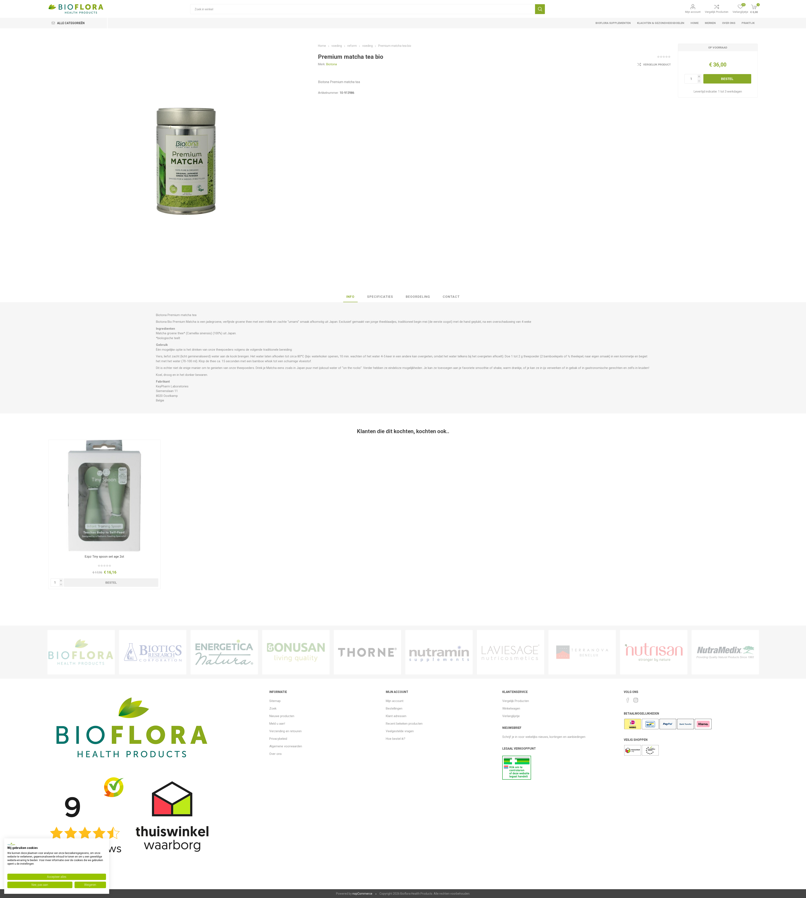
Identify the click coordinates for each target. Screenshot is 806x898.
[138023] (104, 496)
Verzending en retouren (285, 731)
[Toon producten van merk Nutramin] (439, 652)
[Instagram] (635, 700)
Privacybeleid (278, 739)
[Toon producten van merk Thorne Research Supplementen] (367, 652)
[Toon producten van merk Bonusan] (296, 652)
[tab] (350, 297)
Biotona (331, 64)
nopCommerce (362, 893)
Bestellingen (394, 708)
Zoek (540, 9)
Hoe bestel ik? (395, 739)
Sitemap (275, 701)
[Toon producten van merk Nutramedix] (725, 652)
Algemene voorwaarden (285, 746)
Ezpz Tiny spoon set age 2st (104, 556)
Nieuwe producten (281, 716)
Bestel (727, 79)
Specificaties (380, 297)
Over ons (275, 754)
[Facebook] (627, 700)
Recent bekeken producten (404, 723)
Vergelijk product (657, 64)
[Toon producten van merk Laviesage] (510, 652)
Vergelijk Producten (716, 11)
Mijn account (693, 11)
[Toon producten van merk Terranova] (582, 652)
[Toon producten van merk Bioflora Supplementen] (81, 652)
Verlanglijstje (511, 716)
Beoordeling (418, 297)
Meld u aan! (277, 723)
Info (350, 297)
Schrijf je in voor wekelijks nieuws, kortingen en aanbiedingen (543, 737)
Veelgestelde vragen (400, 731)
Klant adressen (396, 716)
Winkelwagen (511, 708)
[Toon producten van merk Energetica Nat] (224, 652)
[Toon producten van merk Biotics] (152, 652)
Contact (451, 297)
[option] (81, 652)
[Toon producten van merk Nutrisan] (653, 652)
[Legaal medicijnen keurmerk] (516, 778)
